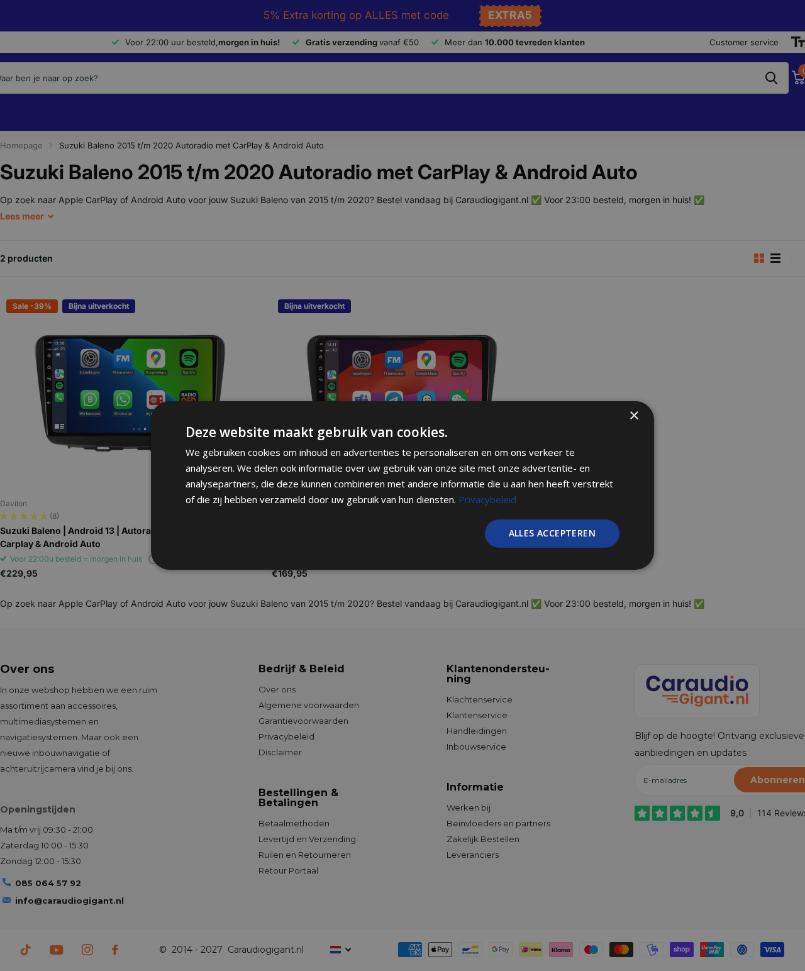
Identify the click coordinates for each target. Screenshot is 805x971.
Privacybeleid (487, 499)
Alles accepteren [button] (552, 533)
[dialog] (402, 485)
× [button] (633, 416)
